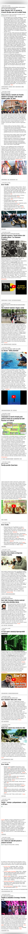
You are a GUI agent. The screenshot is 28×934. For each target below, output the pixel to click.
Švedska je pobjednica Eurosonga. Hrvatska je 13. (13, 898)
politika (22, 86)
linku (2, 832)
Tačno (12, 84)
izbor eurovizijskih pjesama (6, 891)
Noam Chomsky (18, 86)
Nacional (24, 534)
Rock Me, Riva (7, 866)
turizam (12, 759)
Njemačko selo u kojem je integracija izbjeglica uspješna (11, 554)
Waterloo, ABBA (7, 876)
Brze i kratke (5, 184)
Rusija (7, 88)
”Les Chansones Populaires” (16, 300)
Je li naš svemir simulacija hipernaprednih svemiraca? (13, 632)
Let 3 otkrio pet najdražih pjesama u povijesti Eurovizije (11, 841)
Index (18, 196)
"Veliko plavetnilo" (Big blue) (6, 410)
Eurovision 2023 (12, 179)
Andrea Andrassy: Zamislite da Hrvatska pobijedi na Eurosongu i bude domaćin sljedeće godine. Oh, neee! (12, 96)
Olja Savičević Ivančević (7, 344)
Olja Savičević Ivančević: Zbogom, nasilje (12, 308)
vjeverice (5, 519)
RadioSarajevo (4, 672)
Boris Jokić (5, 625)
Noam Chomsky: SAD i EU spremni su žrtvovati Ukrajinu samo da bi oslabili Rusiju (13, 11)
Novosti (5, 342)
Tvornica (9, 300)
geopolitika (10, 86)
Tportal (18, 623)
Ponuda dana (4, 834)
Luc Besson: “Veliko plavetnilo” (10, 350)
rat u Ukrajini (4, 88)
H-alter (20, 498)
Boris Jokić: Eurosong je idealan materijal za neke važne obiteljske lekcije (12, 601)
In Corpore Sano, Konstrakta (10, 871)
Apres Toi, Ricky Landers (9, 881)
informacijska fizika (5, 693)
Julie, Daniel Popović (8, 886)
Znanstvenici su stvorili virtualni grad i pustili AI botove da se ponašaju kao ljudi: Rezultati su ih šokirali (13, 418)
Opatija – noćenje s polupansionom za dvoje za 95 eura (13, 803)
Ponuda (2, 819)
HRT (12, 199)
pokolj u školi (14, 344)
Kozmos (23, 661)
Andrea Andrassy (18, 159)
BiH (2, 759)
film (11, 410)
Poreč (2, 519)
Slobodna (7, 389)
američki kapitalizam (5, 86)
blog (8, 179)
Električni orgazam (4, 300)
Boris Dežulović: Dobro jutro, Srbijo (11, 699)
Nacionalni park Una (6, 759)
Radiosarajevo (4, 457)
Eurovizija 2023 (10, 625)
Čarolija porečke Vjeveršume (9, 465)
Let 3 (16, 179)
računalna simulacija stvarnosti (13, 693)
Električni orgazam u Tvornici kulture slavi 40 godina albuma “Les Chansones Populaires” (13, 237)
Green (2, 757)
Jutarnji (23, 772)
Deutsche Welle (10, 592)
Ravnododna (4, 278)
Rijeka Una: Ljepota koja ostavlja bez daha (13, 727)
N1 (11, 193)
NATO (14, 86)
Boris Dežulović (6, 721)
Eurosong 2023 (4, 930)
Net (16, 887)
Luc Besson (15, 410)
